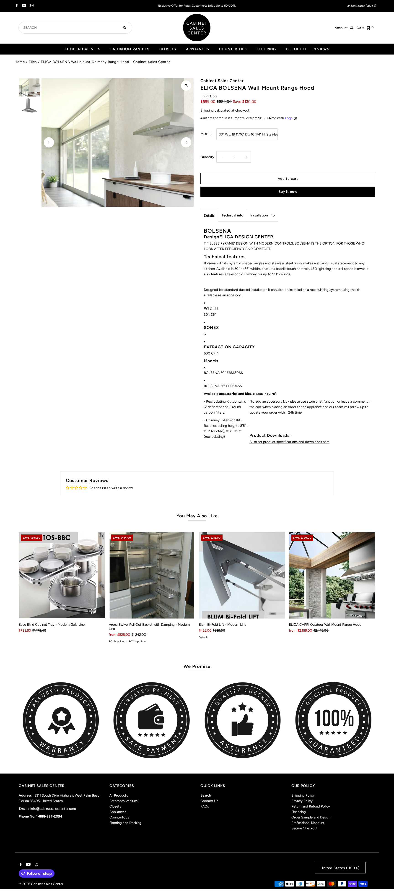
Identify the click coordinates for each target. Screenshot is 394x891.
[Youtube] (23, 5)
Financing (298, 812)
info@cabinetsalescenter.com (53, 809)
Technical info (232, 215)
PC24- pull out (138, 641)
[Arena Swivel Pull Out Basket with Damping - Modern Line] (152, 575)
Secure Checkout (304, 828)
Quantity (207, 157)
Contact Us (209, 801)
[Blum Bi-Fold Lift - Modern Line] (242, 575)
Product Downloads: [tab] (270, 435)
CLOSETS (167, 49)
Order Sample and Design (310, 817)
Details (209, 216)
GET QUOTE (296, 49)
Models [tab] (211, 360)
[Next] (186, 142)
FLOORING (266, 49)
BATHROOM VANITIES (129, 49)
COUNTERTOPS (233, 49)
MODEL (206, 134)
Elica (33, 62)
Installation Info (262, 215)
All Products (118, 795)
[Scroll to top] (384, 879)
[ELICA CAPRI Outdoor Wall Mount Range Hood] (332, 575)
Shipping (207, 110)
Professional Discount (307, 823)
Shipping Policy (303, 795)
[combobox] (70, 27)
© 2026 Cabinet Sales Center (41, 884)
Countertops (119, 817)
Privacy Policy (302, 801)
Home (20, 62)
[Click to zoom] (186, 86)
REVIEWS (321, 49)
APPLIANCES (197, 49)
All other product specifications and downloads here (289, 442)
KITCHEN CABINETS (82, 49)
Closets (115, 806)
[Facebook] (16, 5)
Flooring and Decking (125, 823)
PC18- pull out (118, 641)
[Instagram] (31, 5)
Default (203, 637)
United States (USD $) (361, 6)
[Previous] (49, 142)
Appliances (117, 812)
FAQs (204, 806)
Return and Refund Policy (310, 806)
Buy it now (288, 192)
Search (205, 795)
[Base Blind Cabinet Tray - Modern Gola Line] (62, 575)
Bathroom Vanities (123, 801)
